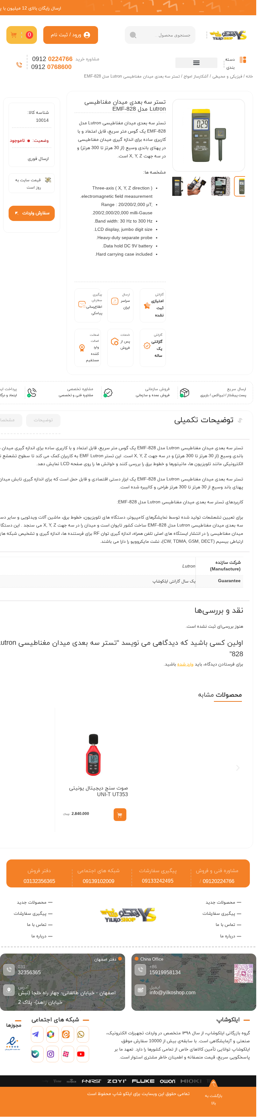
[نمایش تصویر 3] (197, 186)
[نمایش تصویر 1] (244, 186)
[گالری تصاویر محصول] (208, 135)
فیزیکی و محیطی (227, 76)
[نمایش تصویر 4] (173, 186)
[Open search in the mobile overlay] (160, 35)
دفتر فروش (39, 870)
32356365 (29, 972)
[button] (196, 63)
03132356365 (39, 882)
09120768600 (217, 892)
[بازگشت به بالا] (213, 1084)
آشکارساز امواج (196, 76)
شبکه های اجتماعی (98, 870)
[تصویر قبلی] (234, 135)
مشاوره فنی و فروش (217, 870)
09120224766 (218, 882)
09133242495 (157, 881)
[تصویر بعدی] (183, 135)
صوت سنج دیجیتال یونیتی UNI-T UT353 (98, 791)
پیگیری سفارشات (158, 870)
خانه (249, 76)
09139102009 (98, 882)
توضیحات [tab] (43, 420)
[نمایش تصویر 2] (220, 186)
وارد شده (185, 664)
